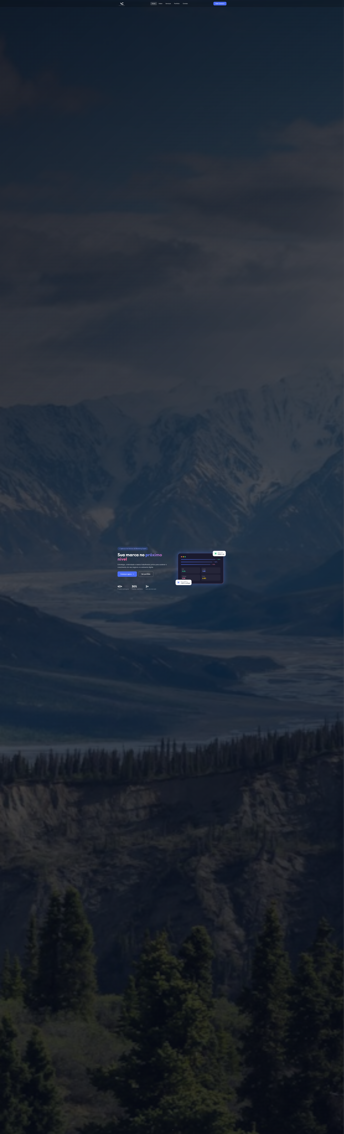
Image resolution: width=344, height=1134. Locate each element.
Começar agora (126, 574)
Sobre (160, 3)
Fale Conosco (220, 3)
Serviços (168, 3)
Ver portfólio (145, 574)
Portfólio (177, 3)
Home (153, 3)
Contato (185, 3)
